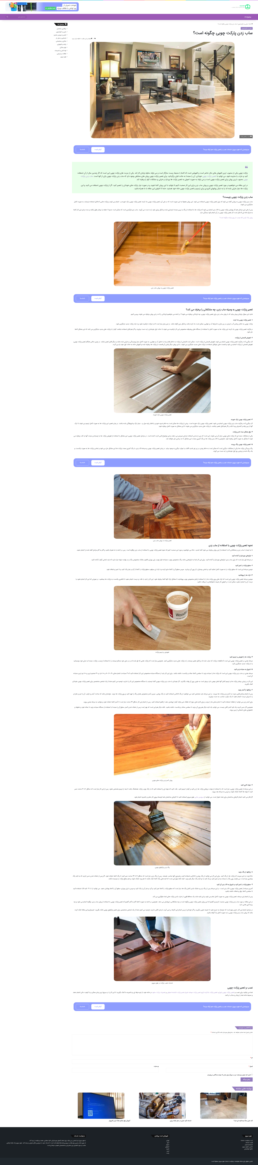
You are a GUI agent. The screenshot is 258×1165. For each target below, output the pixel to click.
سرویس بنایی (199, 797)
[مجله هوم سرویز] (240, 6)
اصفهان (167, 1147)
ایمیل (251, 1066)
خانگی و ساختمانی (61, 41)
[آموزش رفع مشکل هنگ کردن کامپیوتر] (101, 1106)
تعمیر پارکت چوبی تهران (226, 992)
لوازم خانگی (63, 47)
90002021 (82, 149)
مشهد (167, 1145)
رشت (167, 1153)
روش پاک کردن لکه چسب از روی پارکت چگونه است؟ (236, 217)
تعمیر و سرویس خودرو (60, 35)
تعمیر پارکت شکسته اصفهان (175, 992)
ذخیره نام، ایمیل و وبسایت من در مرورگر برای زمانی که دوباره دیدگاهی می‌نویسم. (229, 1075)
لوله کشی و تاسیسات (60, 51)
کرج (209, 992)
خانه (250, 24)
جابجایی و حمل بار (61, 38)
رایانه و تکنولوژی (61, 44)
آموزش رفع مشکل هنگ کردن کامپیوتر (119, 1121)
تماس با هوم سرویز (247, 1147)
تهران (167, 1140)
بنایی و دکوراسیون (243, 24)
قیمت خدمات (249, 1143)
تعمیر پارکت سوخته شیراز (193, 992)
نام (251, 1058)
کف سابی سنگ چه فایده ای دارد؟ (243, 1121)
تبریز (168, 1151)
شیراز (167, 1149)
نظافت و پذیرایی (61, 54)
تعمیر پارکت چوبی (209, 176)
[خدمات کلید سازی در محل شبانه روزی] (162, 1106)
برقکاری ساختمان (61, 29)
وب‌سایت (156, 1066)
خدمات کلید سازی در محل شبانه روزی (180, 1121)
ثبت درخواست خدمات (247, 1140)
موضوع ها (248, 17)
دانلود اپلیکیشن (248, 1149)
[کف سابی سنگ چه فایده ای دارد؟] (223, 1106)
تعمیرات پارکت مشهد (158, 992)
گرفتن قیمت (97, 149)
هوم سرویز (63, 57)
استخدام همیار (249, 1145)
